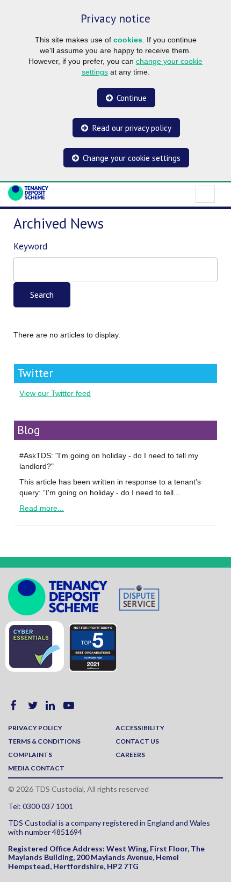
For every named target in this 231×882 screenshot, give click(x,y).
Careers (130, 755)
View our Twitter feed (55, 393)
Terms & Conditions (44, 741)
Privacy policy (35, 728)
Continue (132, 98)
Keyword (30, 246)
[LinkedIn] (50, 707)
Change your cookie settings (132, 158)
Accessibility (140, 728)
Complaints (30, 755)
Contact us (137, 741)
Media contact (36, 768)
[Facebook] (13, 707)
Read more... (41, 508)
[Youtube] (68, 707)
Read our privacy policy (131, 128)
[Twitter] (33, 707)
